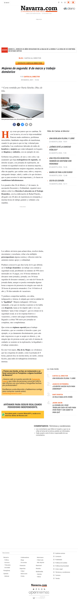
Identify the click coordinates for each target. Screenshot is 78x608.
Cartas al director (32, 77)
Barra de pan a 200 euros (60, 172)
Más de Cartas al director (58, 131)
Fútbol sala (40, 560)
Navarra (6, 557)
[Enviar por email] (26, 124)
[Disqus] (55, 465)
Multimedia (39, 571)
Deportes (22, 568)
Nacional (39, 565)
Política (6, 560)
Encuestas (24, 562)
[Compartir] (14, 124)
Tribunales (7, 565)
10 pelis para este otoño (62, 397)
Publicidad (58, 560)
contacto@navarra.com (12, 393)
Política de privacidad (62, 566)
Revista (38, 568)
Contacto (58, 556)
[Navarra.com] (39, 8)
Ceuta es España (56, 181)
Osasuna (22, 565)
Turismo (57, 575)
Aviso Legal (59, 569)
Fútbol (22, 571)
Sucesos (7, 562)
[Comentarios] (30, 124)
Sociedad (7, 567)
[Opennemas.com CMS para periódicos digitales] (39, 594)
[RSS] (44, 589)
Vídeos (39, 576)
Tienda (57, 578)
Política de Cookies (61, 563)
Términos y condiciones (59, 426)
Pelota (22, 576)
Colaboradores (25, 557)
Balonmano (40, 557)
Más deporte (40, 562)
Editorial (6, 576)
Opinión (5, 573)
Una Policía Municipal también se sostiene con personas (60, 161)
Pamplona (6, 570)
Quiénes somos (60, 553)
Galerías (39, 574)
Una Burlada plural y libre (61, 138)
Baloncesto (24, 573)
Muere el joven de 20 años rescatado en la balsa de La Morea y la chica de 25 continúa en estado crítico (41, 50)
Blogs (22, 560)
